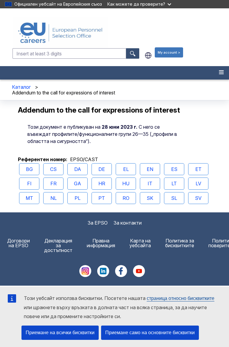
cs (53, 169)
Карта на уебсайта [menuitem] (140, 243)
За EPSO (98, 223)
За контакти (128, 223)
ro (126, 198)
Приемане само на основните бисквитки (150, 332)
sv (198, 198)
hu (125, 183)
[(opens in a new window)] (85, 275)
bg (29, 169)
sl (174, 198)
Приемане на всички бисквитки (60, 332)
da (77, 169)
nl (53, 198)
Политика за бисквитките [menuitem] (179, 243)
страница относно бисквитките (180, 298)
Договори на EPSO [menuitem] (18, 243)
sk (150, 198)
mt (29, 198)
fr (53, 183)
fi (29, 183)
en (150, 169)
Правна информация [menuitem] (101, 243)
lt (174, 183)
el (126, 169)
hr (101, 183)
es (174, 169)
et (198, 169)
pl (78, 198)
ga (77, 183)
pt (101, 198)
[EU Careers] (120, 32)
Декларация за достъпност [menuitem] (58, 245)
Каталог (21, 87)
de (101, 169)
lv (198, 183)
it (150, 183)
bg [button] (148, 55)
